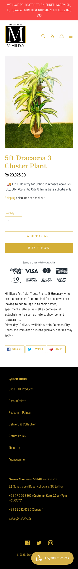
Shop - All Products (21, 389)
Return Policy (17, 436)
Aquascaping (17, 459)
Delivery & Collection (22, 424)
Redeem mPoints (20, 412)
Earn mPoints (17, 401)
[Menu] (70, 36)
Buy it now (39, 247)
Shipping (10, 198)
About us (14, 447)
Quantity (9, 213)
